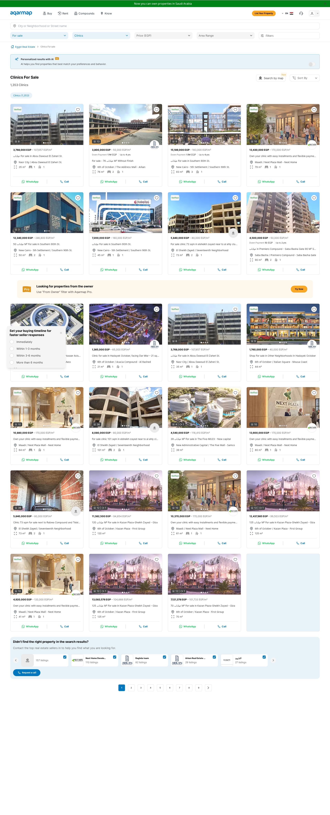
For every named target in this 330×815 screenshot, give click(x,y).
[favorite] (78, 109)
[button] (47, 13)
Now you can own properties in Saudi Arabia (163, 3)
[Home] (12, 47)
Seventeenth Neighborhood (212, 250)
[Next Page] (208, 687)
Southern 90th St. (220, 167)
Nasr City (24, 162)
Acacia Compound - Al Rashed (133, 361)
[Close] (61, 333)
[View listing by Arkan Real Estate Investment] (154, 145)
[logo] (21, 13)
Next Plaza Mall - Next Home (280, 162)
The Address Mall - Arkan (130, 167)
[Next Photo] (78, 124)
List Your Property (264, 13)
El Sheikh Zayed (185, 250)
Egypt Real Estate (25, 46)
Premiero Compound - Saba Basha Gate (293, 255)
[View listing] (233, 233)
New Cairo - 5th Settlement (191, 167)
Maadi (258, 162)
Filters (270, 36)
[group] (46, 124)
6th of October (105, 167)
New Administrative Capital (192, 445)
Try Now (299, 289)
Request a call (29, 672)
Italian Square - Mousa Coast (290, 361)
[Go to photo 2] (46, 143)
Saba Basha (261, 255)
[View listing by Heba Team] (154, 344)
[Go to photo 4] (50, 143)
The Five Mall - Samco (222, 445)
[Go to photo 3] (48, 143)
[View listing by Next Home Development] (312, 145)
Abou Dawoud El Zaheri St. (46, 162)
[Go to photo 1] (44, 143)
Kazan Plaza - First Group (130, 528)
